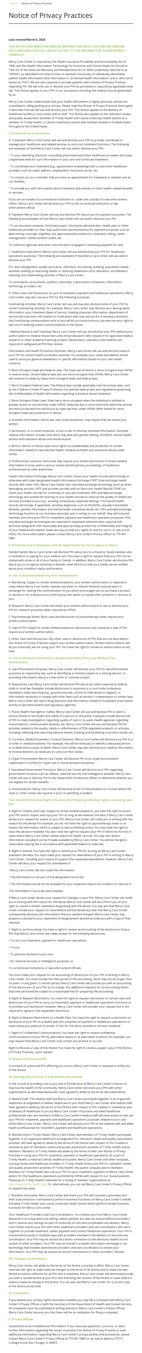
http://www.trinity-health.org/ (28, 1184)
